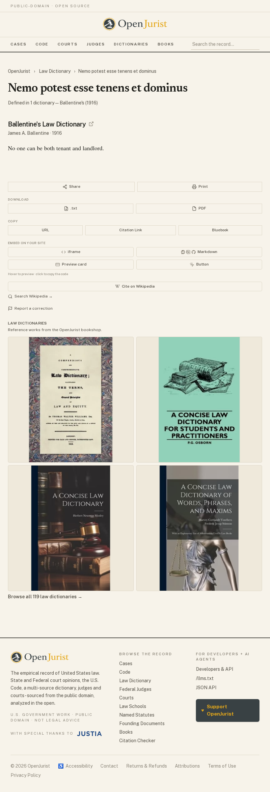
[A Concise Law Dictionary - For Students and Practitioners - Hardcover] (199, 400)
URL (45, 230)
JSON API (206, 687)
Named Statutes (136, 715)
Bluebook (220, 230)
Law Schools (132, 706)
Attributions (187, 766)
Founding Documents (142, 723)
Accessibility (75, 766)
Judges (96, 44)
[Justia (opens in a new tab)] (89, 733)
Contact (109, 766)
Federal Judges (135, 689)
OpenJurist (19, 71)
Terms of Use (222, 766)
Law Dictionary (54, 71)
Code (42, 44)
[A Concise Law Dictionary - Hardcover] (71, 528)
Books (166, 44)
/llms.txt (205, 678)
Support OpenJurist (217, 710)
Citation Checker (137, 740)
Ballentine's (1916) (79, 102)
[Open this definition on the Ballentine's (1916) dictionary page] (91, 124)
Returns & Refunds (146, 766)
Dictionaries (131, 44)
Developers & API (214, 669)
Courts (67, 44)
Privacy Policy (25, 775)
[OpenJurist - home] (135, 24)
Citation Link (130, 230)
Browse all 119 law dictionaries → (45, 596)
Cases (18, 44)
